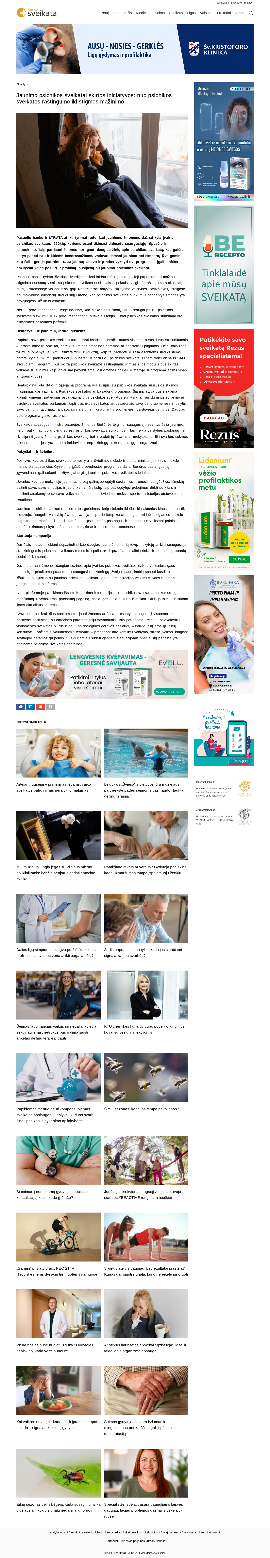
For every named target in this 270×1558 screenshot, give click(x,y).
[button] (20, 707)
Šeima (160, 13)
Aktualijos (22, 84)
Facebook (236, 2)
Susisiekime (223, 2)
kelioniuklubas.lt (94, 1532)
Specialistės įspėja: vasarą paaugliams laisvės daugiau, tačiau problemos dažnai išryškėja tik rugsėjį (143, 1510)
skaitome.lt (132, 1532)
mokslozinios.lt (150, 1532)
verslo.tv (75, 1532)
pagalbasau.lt (29, 584)
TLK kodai (223, 13)
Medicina (143, 13)
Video (239, 13)
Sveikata (176, 13)
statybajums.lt (59, 1532)
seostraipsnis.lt (210, 1532)
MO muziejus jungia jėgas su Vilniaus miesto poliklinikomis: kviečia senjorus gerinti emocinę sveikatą (55, 873)
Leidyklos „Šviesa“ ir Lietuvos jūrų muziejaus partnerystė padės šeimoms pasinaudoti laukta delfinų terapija (143, 790)
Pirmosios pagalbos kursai (136, 1541)
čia (64, 416)
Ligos (191, 13)
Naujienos (109, 13)
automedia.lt (114, 1532)
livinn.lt (160, 1541)
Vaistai (205, 13)
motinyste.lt (190, 1532)
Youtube (248, 2)
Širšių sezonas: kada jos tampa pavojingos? (141, 1109)
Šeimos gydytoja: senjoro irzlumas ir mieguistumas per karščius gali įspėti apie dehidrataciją (139, 1428)
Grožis (127, 13)
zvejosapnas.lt (171, 1532)
